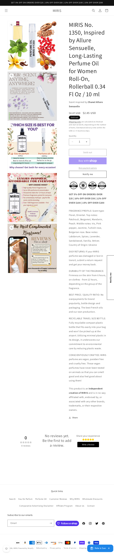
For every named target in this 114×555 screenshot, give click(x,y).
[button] (6, 10)
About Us (79, 505)
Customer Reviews (58, 499)
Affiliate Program (64, 505)
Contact (91, 505)
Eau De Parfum (25, 499)
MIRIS (16, 548)
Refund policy (41, 548)
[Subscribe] (51, 523)
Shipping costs (75, 122)
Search (12, 499)
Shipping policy (85, 548)
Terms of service (70, 548)
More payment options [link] (88, 168)
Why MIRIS (75, 499)
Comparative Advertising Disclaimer (36, 505)
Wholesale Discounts (92, 499)
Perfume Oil (41, 499)
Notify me (88, 174)
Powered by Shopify (26, 548)
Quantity (72, 136)
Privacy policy (55, 548)
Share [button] (75, 417)
